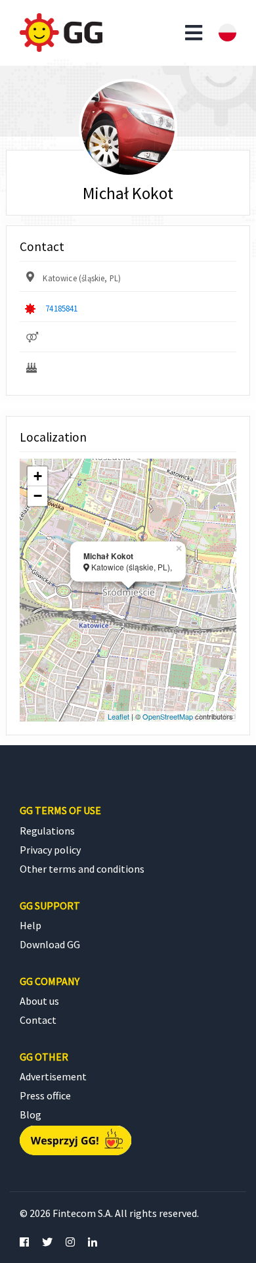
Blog (30, 1114)
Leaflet (118, 716)
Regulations (47, 830)
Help (30, 925)
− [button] (37, 496)
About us (39, 1000)
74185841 (61, 308)
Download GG (50, 944)
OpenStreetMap (167, 716)
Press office (45, 1095)
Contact (38, 1019)
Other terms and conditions (82, 868)
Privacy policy (50, 849)
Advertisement (53, 1076)
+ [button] (37, 476)
